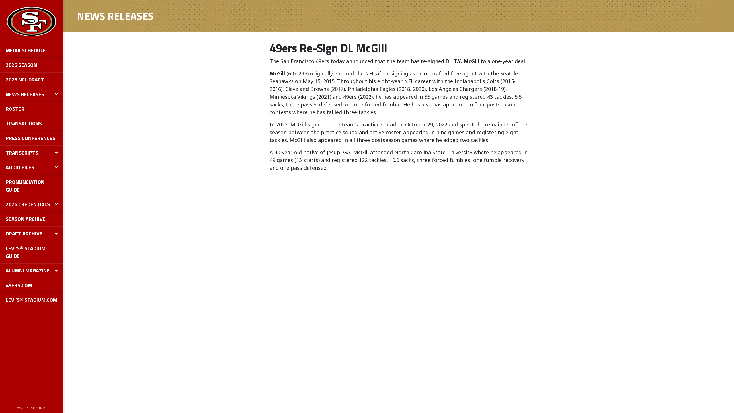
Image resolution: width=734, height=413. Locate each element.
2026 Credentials (28, 204)
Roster (15, 109)
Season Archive (26, 219)
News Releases (25, 94)
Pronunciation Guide (25, 186)
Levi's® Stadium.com (31, 300)
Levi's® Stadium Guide (26, 252)
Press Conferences (30, 138)
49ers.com (19, 285)
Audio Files (20, 167)
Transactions (24, 123)
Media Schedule (26, 50)
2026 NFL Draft (25, 79)
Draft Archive (24, 233)
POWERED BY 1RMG (32, 408)
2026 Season (21, 65)
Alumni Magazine (28, 270)
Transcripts (22, 153)
